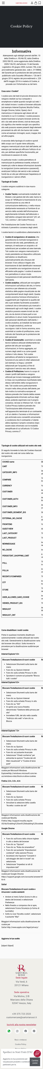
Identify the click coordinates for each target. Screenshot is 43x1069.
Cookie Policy (20, 1044)
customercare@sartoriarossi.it (21, 1017)
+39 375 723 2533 (21, 1014)
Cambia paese (35, 1061)
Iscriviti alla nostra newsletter (21, 1024)
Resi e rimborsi (21, 1040)
